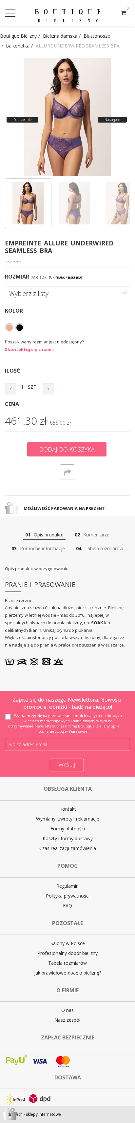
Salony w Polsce (67, 943)
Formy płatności (67, 828)
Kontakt (67, 809)
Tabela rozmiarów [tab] (99, 548)
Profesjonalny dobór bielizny (67, 953)
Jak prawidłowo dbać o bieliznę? (67, 973)
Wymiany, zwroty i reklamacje (67, 819)
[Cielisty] (9, 327)
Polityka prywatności (67, 896)
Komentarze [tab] (92, 535)
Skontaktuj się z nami (29, 349)
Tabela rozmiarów (67, 963)
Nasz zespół (67, 1020)
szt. (32, 387)
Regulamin (67, 886)
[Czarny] (19, 327)
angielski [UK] (43, 277)
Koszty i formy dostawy (68, 838)
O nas (67, 1010)
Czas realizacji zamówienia (67, 848)
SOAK (97, 623)
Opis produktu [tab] (44, 535)
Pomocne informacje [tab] (38, 548)
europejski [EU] (69, 277)
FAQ (67, 905)
